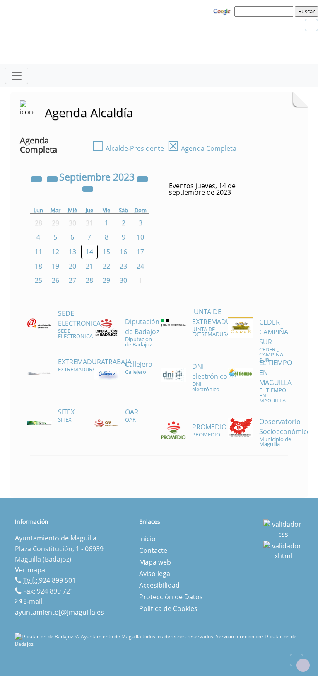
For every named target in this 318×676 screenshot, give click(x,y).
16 (123, 251)
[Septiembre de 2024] (142, 178)
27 (72, 280)
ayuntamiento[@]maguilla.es (59, 612)
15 (106, 251)
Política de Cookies (168, 608)
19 (55, 266)
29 (106, 280)
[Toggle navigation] (16, 76)
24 (140, 266)
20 (72, 266)
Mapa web (155, 562)
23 (123, 266)
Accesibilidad (159, 585)
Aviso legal (155, 573)
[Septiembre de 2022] (37, 178)
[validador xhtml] (283, 550)
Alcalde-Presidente (128, 148)
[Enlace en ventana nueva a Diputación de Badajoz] (45, 636)
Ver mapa (30, 569)
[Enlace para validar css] (283, 528)
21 (89, 266)
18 (38, 266)
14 (89, 251)
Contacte (153, 550)
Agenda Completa (201, 148)
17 (140, 251)
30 (123, 280)
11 (38, 251)
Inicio (147, 538)
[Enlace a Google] (223, 10)
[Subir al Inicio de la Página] (303, 665)
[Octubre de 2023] (87, 188)
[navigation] (265, 11)
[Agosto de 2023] (53, 178)
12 (55, 251)
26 (55, 280)
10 (140, 237)
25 (38, 280)
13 (72, 251)
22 (106, 266)
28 (89, 280)
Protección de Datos (171, 596)
